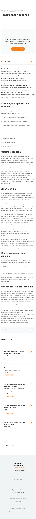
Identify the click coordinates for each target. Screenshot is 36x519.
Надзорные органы (18, 505)
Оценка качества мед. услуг (18, 508)
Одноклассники (20, 483)
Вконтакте (16, 483)
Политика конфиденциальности (18, 512)
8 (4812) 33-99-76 (18, 463)
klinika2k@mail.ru (19, 470)
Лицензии (18, 501)
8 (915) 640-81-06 (18, 465)
